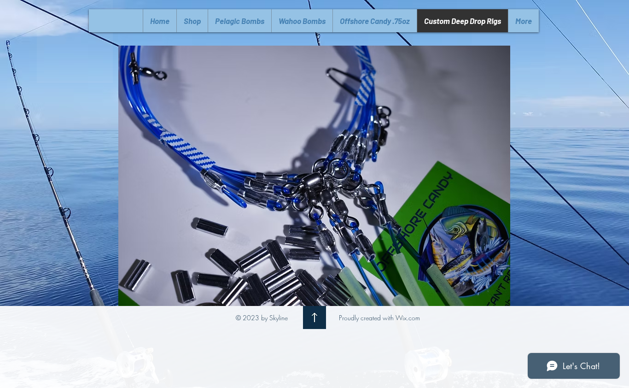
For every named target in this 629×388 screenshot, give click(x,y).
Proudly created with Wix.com (379, 317)
